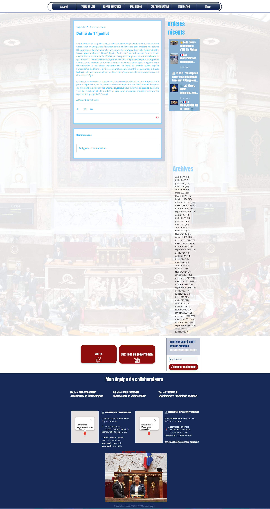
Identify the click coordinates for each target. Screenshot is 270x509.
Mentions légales (148, 506)
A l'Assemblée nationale (87, 100)
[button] (184, 7)
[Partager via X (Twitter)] (84, 109)
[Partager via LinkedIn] (91, 109)
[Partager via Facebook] (77, 109)
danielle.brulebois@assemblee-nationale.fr (182, 442)
